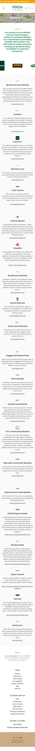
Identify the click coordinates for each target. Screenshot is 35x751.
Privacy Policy (17, 701)
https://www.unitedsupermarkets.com (17, 534)
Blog (17, 686)
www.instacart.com (17, 159)
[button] (29, 8)
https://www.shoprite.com (17, 265)
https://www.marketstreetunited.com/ (17, 564)
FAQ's (17, 699)
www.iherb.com (17, 640)
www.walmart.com (17, 180)
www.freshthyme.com (17, 204)
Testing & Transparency (17, 711)
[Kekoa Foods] (17, 8)
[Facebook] (16, 737)
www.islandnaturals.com (17, 316)
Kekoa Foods (20, 740)
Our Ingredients (17, 681)
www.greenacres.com (17, 339)
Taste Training (17, 678)
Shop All (17, 674)
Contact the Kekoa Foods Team (17, 727)
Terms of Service (17, 704)
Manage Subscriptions (17, 714)
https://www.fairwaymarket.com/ (17, 615)
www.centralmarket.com (17, 238)
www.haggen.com (17, 368)
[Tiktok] (18, 737)
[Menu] (3, 8)
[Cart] (32, 8)
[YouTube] (21, 737)
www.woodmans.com (17, 292)
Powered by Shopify (17, 742)
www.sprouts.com (17, 104)
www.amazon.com (17, 131)
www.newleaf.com (18, 476)
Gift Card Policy (17, 709)
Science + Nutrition (17, 683)
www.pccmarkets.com (17, 452)
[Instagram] (14, 737)
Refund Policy (17, 706)
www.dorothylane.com (17, 421)
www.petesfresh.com (17, 393)
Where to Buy (17, 676)
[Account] (26, 8)
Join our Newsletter (11, 656)
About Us (18, 688)
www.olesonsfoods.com (17, 503)
